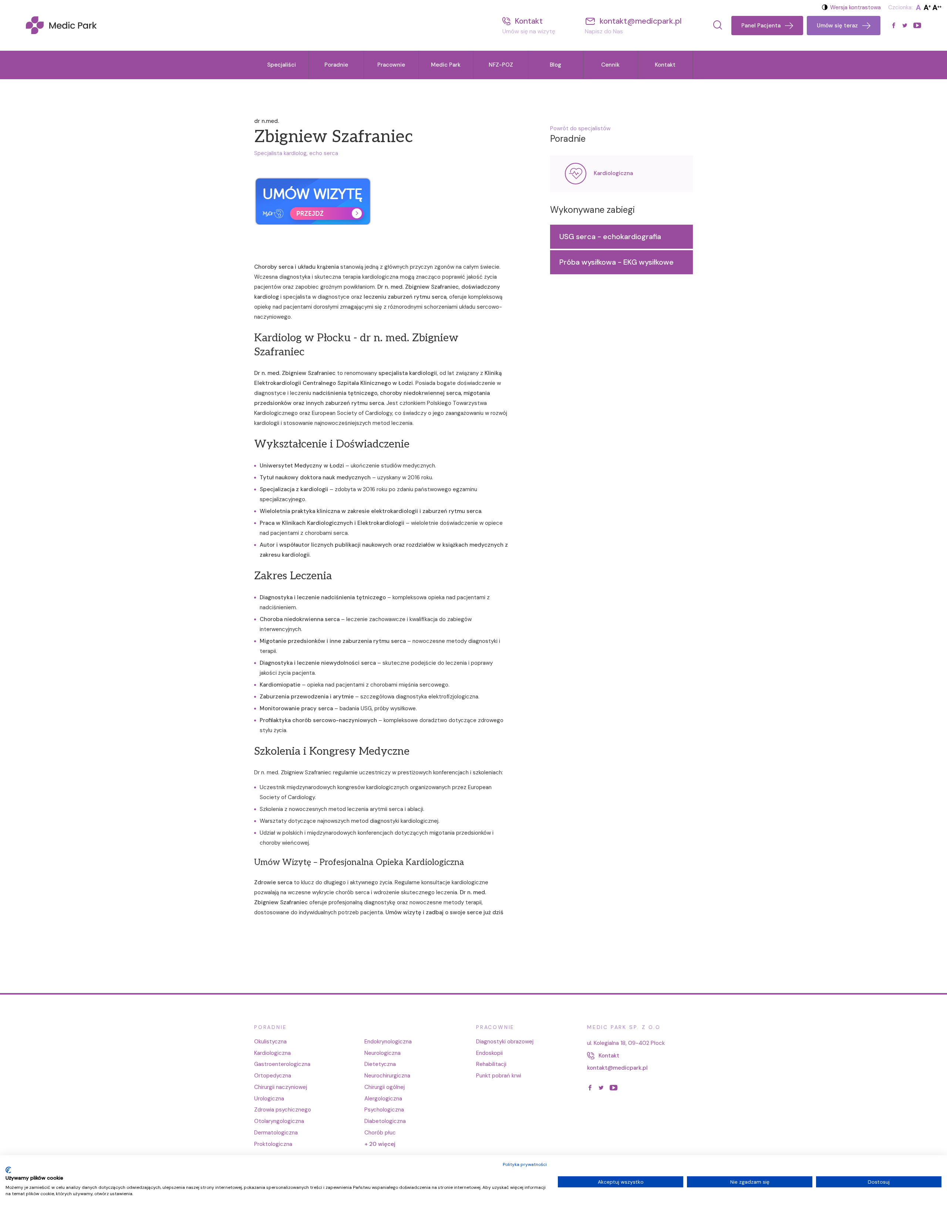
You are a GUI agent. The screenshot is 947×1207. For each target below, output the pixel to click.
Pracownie (391, 64)
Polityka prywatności (525, 1164)
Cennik (610, 64)
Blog (555, 64)
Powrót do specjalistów (580, 128)
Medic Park (446, 64)
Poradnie (336, 64)
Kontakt (665, 64)
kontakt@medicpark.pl (617, 1068)
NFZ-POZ (501, 64)
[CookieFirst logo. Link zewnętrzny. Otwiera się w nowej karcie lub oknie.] (8, 1170)
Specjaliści (281, 64)
